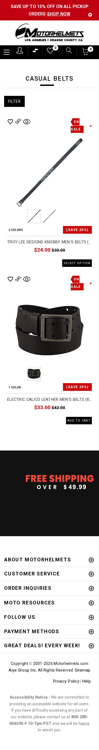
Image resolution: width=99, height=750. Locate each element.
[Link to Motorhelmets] (49, 33)
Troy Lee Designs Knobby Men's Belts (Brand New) (49, 242)
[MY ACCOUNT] (19, 50)
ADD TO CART (78, 420)
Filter (14, 101)
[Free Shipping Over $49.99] (49, 482)
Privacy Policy (66, 681)
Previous (18, 216)
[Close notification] (90, 14)
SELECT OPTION (77, 263)
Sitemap (82, 670)
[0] (48, 52)
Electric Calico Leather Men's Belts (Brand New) (49, 399)
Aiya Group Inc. (23, 670)
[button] (85, 53)
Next (80, 216)
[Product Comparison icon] (35, 51)
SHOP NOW (58, 14)
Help (86, 681)
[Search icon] (67, 51)
